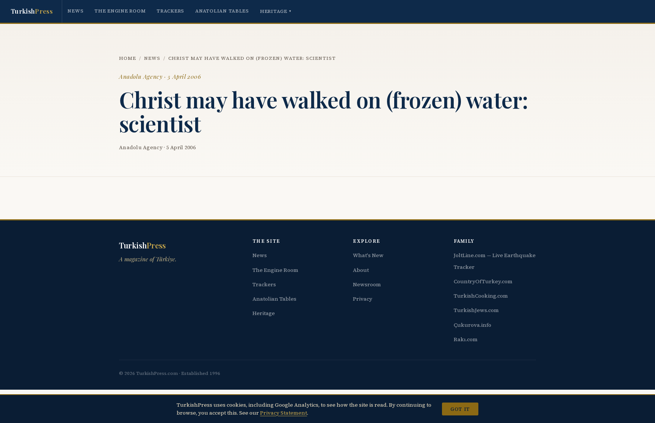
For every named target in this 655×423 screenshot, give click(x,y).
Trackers (170, 11)
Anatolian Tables (222, 11)
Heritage (275, 11)
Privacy (362, 299)
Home (127, 58)
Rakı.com (466, 339)
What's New (368, 255)
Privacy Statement (283, 413)
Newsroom (367, 284)
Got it (460, 409)
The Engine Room (120, 11)
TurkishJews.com (476, 310)
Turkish (32, 11)
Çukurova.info (472, 325)
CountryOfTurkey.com (483, 281)
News (75, 11)
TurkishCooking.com (481, 296)
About (361, 270)
